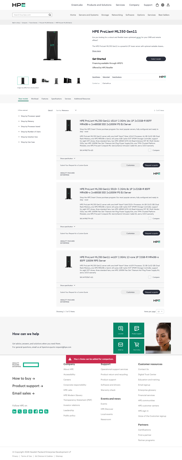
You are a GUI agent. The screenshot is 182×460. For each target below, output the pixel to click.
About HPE (69, 369)
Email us (120, 350)
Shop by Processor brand (30, 126)
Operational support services (114, 369)
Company (134, 4)
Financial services (146, 395)
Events (104, 404)
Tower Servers (33, 23)
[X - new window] (20, 411)
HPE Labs (68, 390)
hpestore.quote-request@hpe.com (56, 347)
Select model (156, 59)
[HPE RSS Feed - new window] (46, 411)
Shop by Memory (27, 121)
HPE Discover (107, 409)
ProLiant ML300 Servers (46, 23)
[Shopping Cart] (157, 5)
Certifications (144, 430)
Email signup (144, 385)
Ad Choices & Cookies (44, 456)
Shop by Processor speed (30, 116)
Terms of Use (26, 456)
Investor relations (72, 405)
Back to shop (16, 23)
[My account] (168, 5)
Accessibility (69, 374)
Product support (137, 334)
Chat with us (107, 83)
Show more (96, 51)
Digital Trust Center (147, 374)
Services (120, 4)
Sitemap (59, 456)
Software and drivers (110, 385)
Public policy (69, 415)
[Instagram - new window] (25, 411)
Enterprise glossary (147, 390)
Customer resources (150, 364)
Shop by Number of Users (31, 131)
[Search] (50, 15)
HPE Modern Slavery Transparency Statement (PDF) (78, 397)
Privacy (15, 456)
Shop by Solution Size (29, 136)
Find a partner (144, 435)
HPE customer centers (148, 405)
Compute (24, 23)
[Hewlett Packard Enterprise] (18, 5)
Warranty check (108, 390)
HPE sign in (143, 411)
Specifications (117, 77)
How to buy (136, 350)
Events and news (111, 398)
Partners (143, 424)
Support (148, 4)
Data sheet (106, 77)
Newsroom (106, 419)
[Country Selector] (162, 5)
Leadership (69, 410)
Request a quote (151, 165)
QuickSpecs (96, 77)
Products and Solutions (99, 4)
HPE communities (146, 400)
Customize (130, 165)
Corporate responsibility (75, 385)
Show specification (66, 158)
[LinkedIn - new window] (14, 411)
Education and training (149, 379)
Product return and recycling (114, 374)
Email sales (21, 393)
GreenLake (77, 4)
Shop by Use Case (28, 142)
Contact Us (143, 369)
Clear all (50, 110)
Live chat (120, 334)
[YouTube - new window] (41, 411)
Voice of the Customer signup (152, 416)
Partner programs (146, 440)
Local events (107, 414)
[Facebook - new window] (36, 411)
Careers (67, 379)
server (138, 37)
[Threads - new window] (30, 411)
